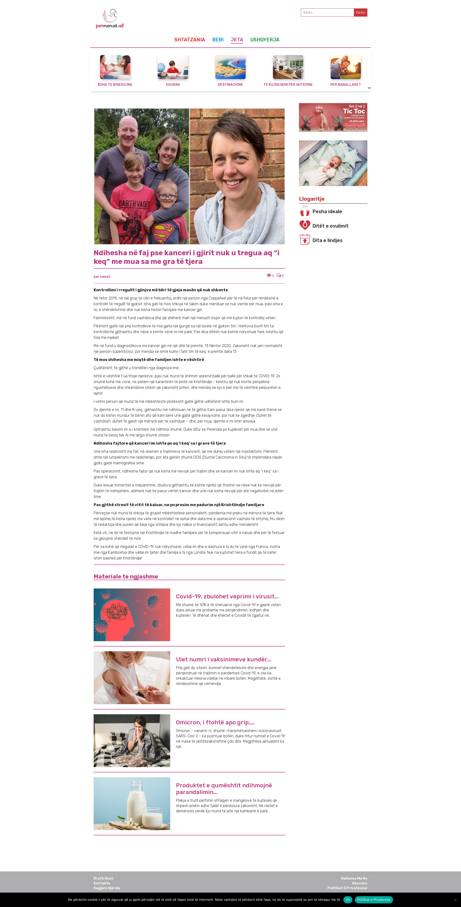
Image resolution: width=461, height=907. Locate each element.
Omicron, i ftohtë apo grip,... (215, 722)
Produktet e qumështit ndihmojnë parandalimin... (224, 788)
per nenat (102, 277)
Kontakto (102, 883)
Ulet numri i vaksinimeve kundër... (223, 659)
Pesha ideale (327, 211)
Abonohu (359, 883)
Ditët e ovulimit (330, 226)
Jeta (237, 40)
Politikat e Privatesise (347, 888)
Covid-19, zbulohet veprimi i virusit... (227, 596)
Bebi (218, 40)
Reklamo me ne (354, 878)
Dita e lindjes (327, 240)
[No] (455, 899)
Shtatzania (189, 40)
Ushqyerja (264, 40)
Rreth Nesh (104, 878)
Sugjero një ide (107, 888)
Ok (348, 899)
